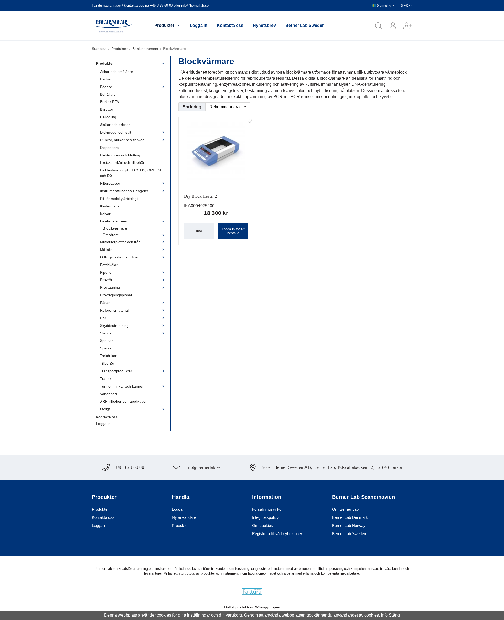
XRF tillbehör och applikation (124, 401)
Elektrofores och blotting (120, 155)
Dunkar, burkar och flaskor (122, 140)
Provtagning (110, 287)
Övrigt (105, 409)
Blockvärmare (115, 228)
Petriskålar (109, 265)
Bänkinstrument (114, 221)
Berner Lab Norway (348, 525)
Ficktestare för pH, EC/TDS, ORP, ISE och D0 (131, 173)
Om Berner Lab (345, 509)
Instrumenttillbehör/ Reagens (124, 191)
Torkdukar (108, 356)
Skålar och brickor (115, 125)
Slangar (106, 333)
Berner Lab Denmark (350, 517)
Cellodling (108, 117)
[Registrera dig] (404, 26)
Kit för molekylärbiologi (119, 198)
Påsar (105, 303)
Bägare (106, 87)
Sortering (192, 107)
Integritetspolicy (265, 517)
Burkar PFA (109, 102)
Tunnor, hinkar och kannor (122, 386)
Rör (103, 318)
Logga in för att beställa (233, 231)
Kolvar (105, 214)
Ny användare (184, 517)
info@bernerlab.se (195, 5)
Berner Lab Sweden (305, 25)
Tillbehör (107, 363)
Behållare (108, 94)
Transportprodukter (116, 371)
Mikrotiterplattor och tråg (120, 242)
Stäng (394, 615)
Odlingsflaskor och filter (119, 257)
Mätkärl (106, 249)
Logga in (198, 25)
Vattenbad (108, 394)
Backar (106, 79)
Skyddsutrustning (114, 325)
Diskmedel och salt (115, 132)
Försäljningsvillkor (267, 509)
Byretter (106, 109)
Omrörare (111, 235)
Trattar (105, 379)
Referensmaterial (114, 310)
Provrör (106, 280)
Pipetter (106, 272)
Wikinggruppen (267, 607)
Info (199, 231)
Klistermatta (110, 206)
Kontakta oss (230, 25)
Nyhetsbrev (264, 25)
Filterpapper (110, 183)
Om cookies (262, 525)
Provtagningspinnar (116, 295)
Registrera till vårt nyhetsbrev (277, 533)
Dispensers (109, 147)
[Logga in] (389, 25)
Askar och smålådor (116, 71)
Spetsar (106, 340)
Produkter (164, 25)
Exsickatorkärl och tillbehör (122, 162)
